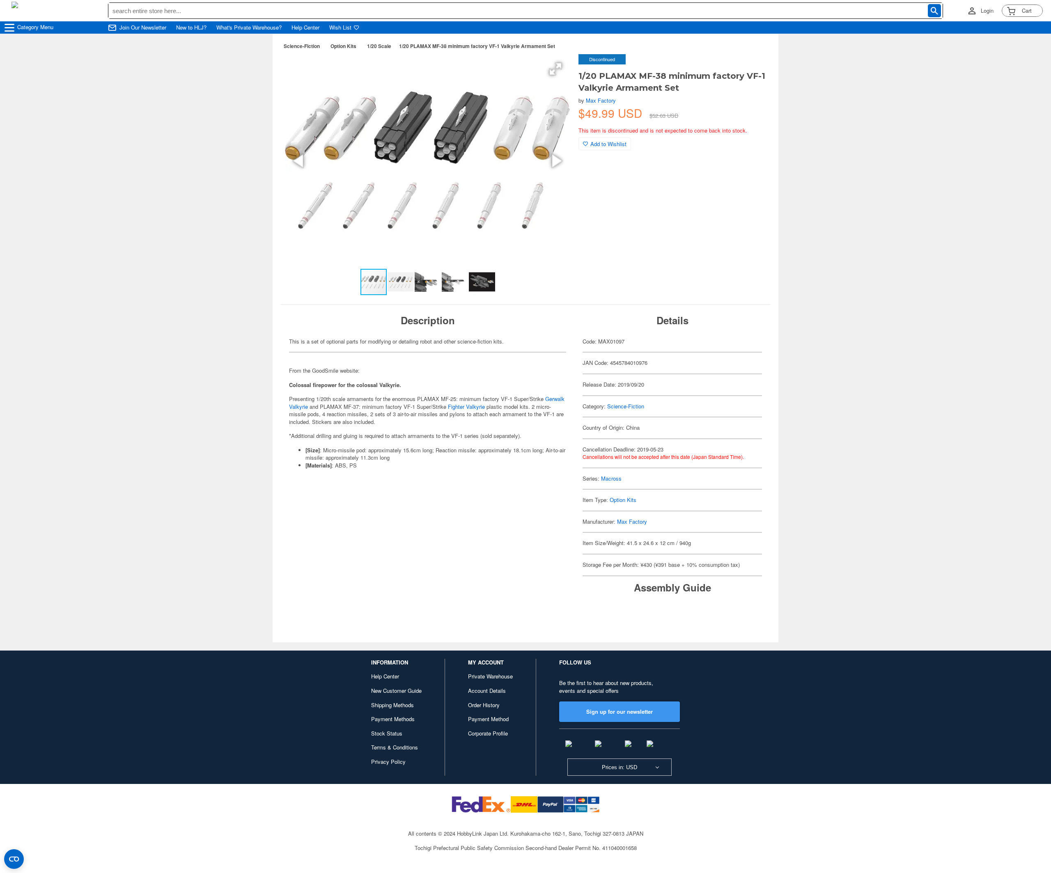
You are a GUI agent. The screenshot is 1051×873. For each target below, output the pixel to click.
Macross (611, 478)
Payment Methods (393, 719)
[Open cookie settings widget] (14, 859)
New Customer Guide (396, 690)
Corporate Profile (488, 733)
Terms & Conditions (394, 747)
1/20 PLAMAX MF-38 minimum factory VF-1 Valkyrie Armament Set (477, 46)
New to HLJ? (191, 27)
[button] (555, 69)
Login (987, 10)
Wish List (340, 27)
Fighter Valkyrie (466, 406)
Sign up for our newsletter (619, 711)
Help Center (305, 27)
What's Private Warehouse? (249, 27)
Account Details (487, 690)
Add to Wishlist (608, 144)
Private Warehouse (490, 676)
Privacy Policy (388, 761)
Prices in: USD (619, 767)
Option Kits (343, 46)
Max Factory (601, 100)
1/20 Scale (379, 46)
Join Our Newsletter (142, 27)
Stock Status (386, 733)
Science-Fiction (302, 46)
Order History (484, 705)
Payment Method (488, 719)
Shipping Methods (392, 705)
